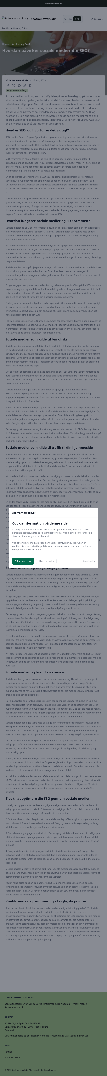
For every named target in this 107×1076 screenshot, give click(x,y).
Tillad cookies (23, 561)
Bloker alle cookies (46, 561)
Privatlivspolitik (89, 561)
